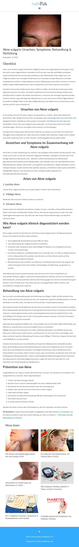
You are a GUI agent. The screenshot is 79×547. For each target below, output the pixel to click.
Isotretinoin (46, 350)
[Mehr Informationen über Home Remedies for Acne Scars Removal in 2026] (21, 471)
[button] (39, 8)
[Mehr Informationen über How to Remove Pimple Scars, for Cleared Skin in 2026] (57, 440)
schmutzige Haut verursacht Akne (60, 118)
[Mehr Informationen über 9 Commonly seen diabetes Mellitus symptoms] (57, 504)
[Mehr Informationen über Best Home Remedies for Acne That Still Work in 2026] (21, 440)
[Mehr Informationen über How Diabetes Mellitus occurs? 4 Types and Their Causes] (57, 473)
